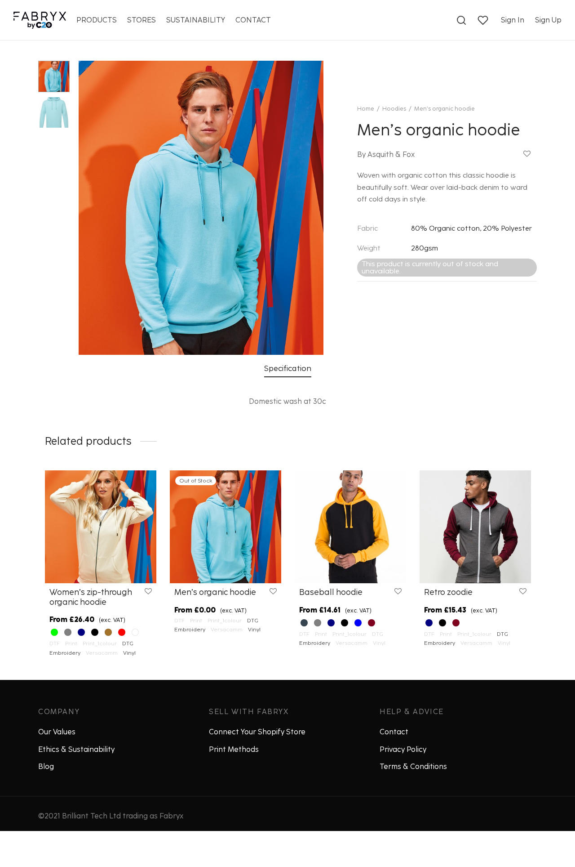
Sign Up (548, 20)
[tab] (287, 368)
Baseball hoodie (331, 592)
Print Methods (234, 749)
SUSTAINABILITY (195, 20)
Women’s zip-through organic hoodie (90, 597)
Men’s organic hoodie (215, 592)
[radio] (54, 633)
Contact (394, 732)
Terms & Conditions (413, 766)
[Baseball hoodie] (350, 526)
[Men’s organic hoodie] (225, 526)
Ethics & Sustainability (76, 749)
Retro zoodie (448, 592)
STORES (141, 20)
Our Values (56, 732)
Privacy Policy (403, 749)
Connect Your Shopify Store (257, 732)
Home (365, 108)
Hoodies (394, 108)
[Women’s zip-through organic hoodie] (100, 526)
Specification (287, 368)
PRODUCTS (96, 20)
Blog (46, 766)
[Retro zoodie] (475, 526)
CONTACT (253, 20)
